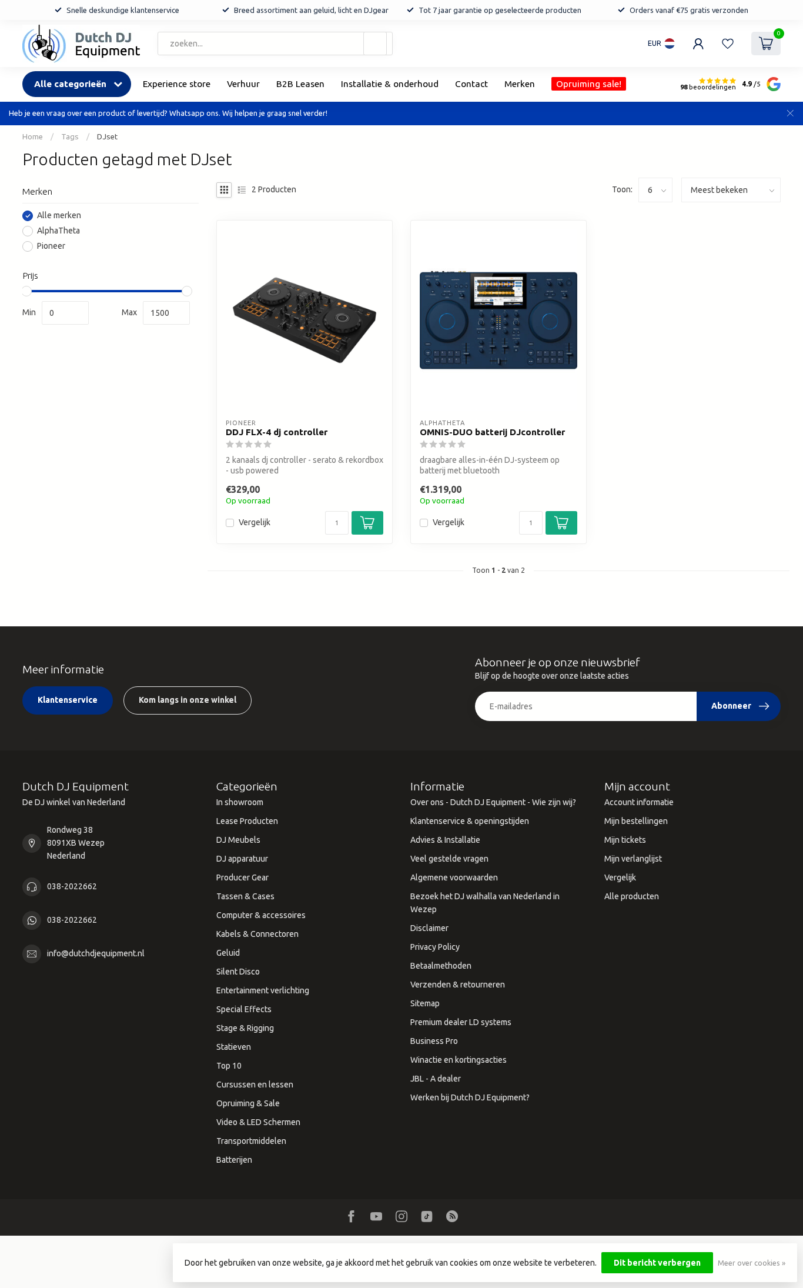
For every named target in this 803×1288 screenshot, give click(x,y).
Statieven (233, 1047)
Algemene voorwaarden (454, 877)
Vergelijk (254, 522)
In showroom (239, 802)
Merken (519, 84)
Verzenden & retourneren (457, 984)
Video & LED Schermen (258, 1122)
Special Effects (244, 1009)
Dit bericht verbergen (657, 1262)
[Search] (375, 43)
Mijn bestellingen (636, 821)
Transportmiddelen (251, 1141)
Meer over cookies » (751, 1263)
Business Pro (434, 1041)
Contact (471, 84)
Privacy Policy (435, 947)
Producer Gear (242, 877)
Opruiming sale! (588, 84)
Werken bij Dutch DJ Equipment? (470, 1097)
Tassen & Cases (245, 896)
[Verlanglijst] (728, 43)
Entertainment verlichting (262, 990)
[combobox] (275, 43)
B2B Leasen (300, 84)
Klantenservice (68, 700)
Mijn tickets (625, 840)
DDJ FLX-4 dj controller (276, 432)
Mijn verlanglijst (633, 858)
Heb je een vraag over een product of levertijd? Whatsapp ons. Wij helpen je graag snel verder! (168, 113)
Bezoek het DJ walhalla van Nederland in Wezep (485, 903)
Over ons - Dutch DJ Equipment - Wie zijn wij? (493, 802)
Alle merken (59, 216)
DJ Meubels (238, 840)
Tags (70, 136)
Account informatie (639, 802)
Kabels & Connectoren (257, 934)
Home (32, 136)
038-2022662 (72, 886)
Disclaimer (429, 928)
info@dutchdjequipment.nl (96, 953)
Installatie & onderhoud (390, 84)
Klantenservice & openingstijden (469, 821)
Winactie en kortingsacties (458, 1060)
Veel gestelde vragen (449, 858)
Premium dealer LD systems (460, 1022)
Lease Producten (247, 821)
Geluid (228, 952)
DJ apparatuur (242, 858)
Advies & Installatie (445, 840)
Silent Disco (238, 971)
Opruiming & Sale (248, 1103)
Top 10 (229, 1065)
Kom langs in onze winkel (187, 700)
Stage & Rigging (245, 1028)
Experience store (176, 84)
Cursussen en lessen (254, 1084)
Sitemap (425, 1003)
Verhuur (243, 84)
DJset (107, 136)
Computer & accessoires (261, 915)
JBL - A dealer (435, 1078)
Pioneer (51, 246)
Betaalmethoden (440, 965)
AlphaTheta (58, 231)
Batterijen (234, 1159)
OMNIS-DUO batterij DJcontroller (492, 432)
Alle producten (631, 896)
